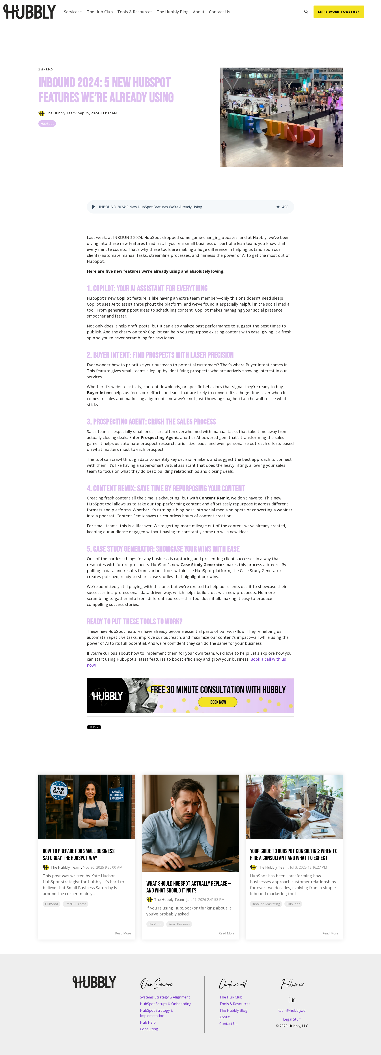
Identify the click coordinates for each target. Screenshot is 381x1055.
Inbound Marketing (266, 904)
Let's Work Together (339, 11)
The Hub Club (100, 11)
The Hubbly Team (61, 113)
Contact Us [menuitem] (228, 1023)
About (199, 11)
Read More (123, 933)
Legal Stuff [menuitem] (292, 1019)
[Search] (306, 12)
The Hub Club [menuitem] (230, 997)
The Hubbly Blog (173, 11)
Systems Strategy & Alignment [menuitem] (165, 997)
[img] (278, 207)
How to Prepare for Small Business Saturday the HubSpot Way (79, 855)
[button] (374, 12)
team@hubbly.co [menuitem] (292, 1010)
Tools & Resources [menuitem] (234, 1003)
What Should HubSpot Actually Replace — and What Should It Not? (188, 887)
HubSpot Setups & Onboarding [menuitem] (165, 1003)
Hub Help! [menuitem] (148, 1022)
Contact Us (219, 11)
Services (71, 11)
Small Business (75, 904)
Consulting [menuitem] (149, 1029)
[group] (190, 207)
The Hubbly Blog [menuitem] (233, 1010)
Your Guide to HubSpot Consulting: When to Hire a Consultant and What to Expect (294, 855)
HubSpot (47, 123)
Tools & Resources (134, 11)
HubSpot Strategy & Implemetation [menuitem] (157, 1013)
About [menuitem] (224, 1017)
